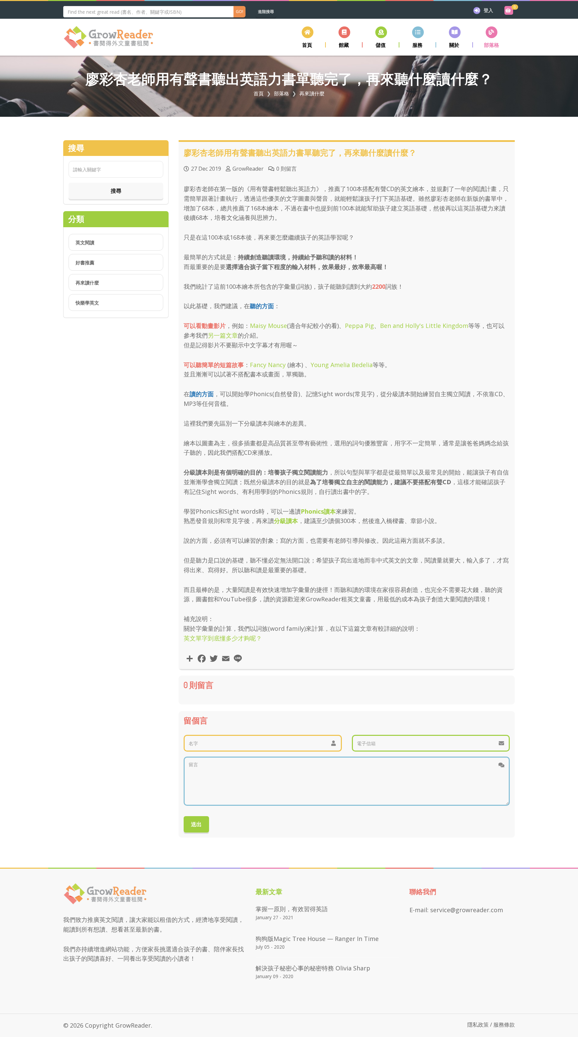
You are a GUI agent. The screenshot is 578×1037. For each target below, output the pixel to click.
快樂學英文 (87, 302)
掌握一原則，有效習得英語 (292, 909)
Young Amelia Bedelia (342, 365)
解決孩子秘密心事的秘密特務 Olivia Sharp (313, 968)
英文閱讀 (85, 242)
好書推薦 (85, 262)
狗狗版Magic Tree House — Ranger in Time (317, 939)
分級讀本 (286, 521)
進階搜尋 (266, 11)
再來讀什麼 (311, 93)
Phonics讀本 (318, 511)
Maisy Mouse (268, 326)
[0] (508, 10)
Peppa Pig (359, 326)
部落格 (281, 93)
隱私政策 (478, 1024)
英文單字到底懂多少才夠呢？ (223, 638)
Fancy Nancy (268, 365)
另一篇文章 (223, 335)
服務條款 (504, 1024)
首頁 (259, 93)
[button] (344, 37)
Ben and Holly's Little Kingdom (424, 326)
